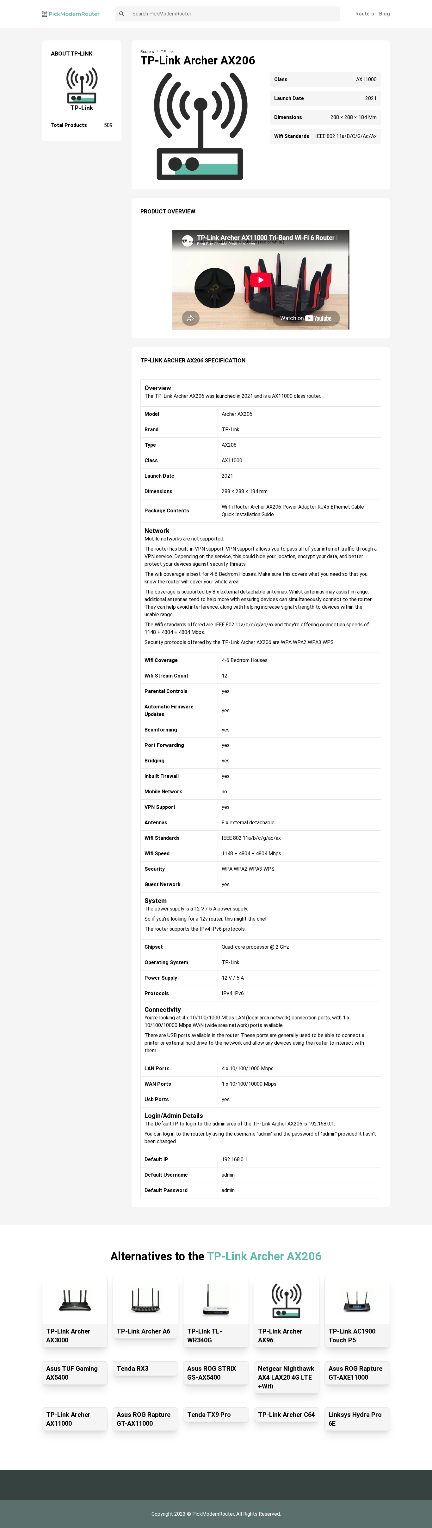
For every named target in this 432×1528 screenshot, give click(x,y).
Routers (364, 14)
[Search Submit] (122, 13)
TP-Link (81, 108)
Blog (384, 14)
